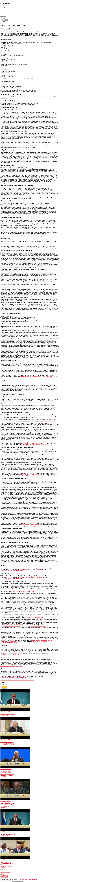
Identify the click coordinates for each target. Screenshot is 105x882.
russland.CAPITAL (5, 877)
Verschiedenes (4, 19)
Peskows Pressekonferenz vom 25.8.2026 (7, 714)
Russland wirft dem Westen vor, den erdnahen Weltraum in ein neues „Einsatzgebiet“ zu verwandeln (7, 865)
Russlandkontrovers (5, 14)
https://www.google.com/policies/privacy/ (32, 569)
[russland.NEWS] (6, 3)
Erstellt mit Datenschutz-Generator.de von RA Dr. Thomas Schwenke (17, 680)
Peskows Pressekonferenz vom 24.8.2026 (7, 835)
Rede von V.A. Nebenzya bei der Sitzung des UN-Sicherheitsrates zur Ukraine (7, 805)
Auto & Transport (4, 20)
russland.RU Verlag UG (5, 872)
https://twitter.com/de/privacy (40, 641)
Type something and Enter (6, 880)
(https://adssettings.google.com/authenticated (37, 444)
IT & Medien (3, 18)
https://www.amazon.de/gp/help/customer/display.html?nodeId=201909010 (39, 376)
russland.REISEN (5, 876)
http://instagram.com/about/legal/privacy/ (10, 654)
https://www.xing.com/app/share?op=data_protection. (13, 677)
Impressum (3, 873)
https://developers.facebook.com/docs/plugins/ (24, 591)
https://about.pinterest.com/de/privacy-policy (11, 666)
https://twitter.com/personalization (8, 642)
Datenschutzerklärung (32, 879)
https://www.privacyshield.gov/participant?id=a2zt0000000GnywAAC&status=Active (36, 595)
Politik (1, 13)
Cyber (1, 878)
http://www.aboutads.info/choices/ (8, 281)
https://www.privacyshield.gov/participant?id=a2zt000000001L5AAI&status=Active (36, 421)
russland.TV (3, 21)
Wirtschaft (3, 16)
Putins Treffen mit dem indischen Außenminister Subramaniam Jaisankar (7, 743)
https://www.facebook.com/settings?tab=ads (16, 624)
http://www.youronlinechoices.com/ (34, 281)
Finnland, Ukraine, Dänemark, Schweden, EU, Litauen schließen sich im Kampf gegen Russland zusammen (7, 774)
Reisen (2, 17)
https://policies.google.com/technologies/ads (30, 443)
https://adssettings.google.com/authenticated (11, 570)
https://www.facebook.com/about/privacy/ (35, 617)
